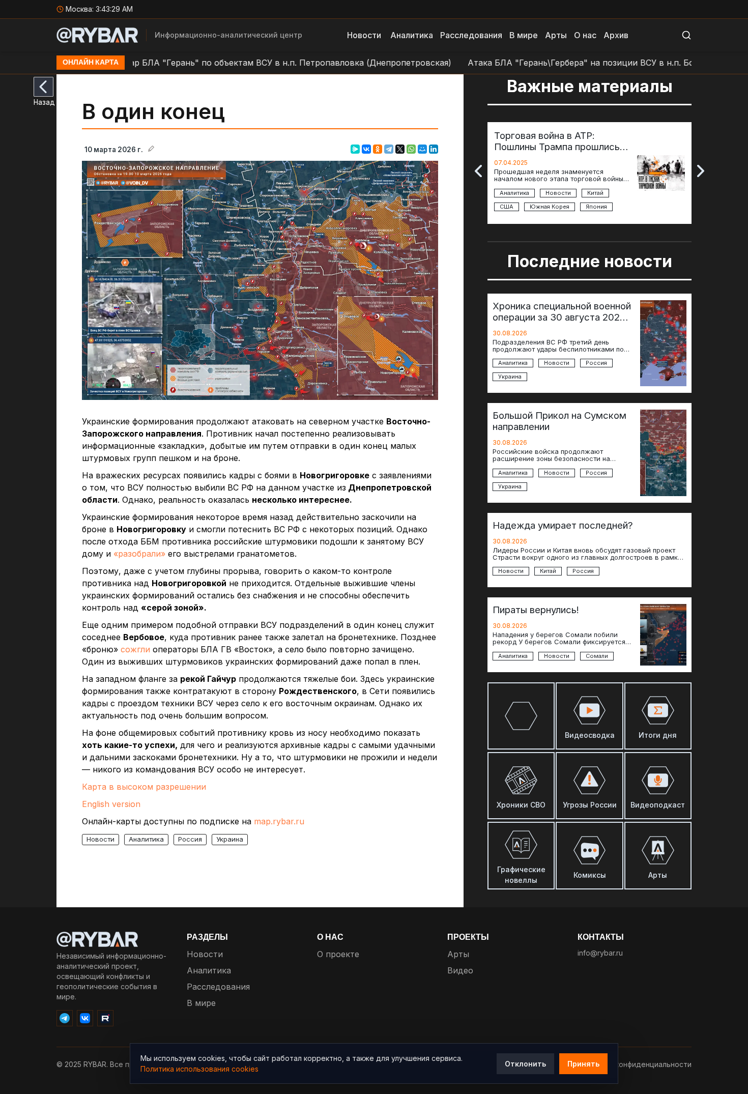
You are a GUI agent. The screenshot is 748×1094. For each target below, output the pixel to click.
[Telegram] (388, 149)
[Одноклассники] (377, 149)
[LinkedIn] (433, 149)
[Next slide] (700, 171)
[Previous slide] (478, 171)
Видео (460, 970)
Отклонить (525, 1063)
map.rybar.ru (279, 821)
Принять (583, 1063)
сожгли (135, 649)
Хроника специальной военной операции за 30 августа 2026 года (562, 311)
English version (111, 804)
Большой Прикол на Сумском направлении (559, 421)
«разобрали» (139, 554)
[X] (400, 149)
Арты (556, 35)
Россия (190, 839)
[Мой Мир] (422, 149)
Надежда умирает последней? (563, 525)
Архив (615, 35)
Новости (364, 35)
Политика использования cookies (199, 1068)
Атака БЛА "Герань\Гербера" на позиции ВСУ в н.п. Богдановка (563, 62)
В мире (523, 35)
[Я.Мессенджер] (355, 149)
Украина (229, 839)
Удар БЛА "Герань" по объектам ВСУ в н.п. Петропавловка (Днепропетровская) (249, 62)
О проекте (338, 954)
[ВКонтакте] (366, 149)
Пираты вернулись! (536, 609)
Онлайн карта (91, 62)
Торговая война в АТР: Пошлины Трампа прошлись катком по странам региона (557, 141)
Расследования (471, 35)
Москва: (98, 9)
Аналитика (411, 35)
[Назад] (43, 87)
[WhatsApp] (411, 149)
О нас (585, 35)
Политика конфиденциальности (636, 1064)
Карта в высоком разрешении (144, 787)
